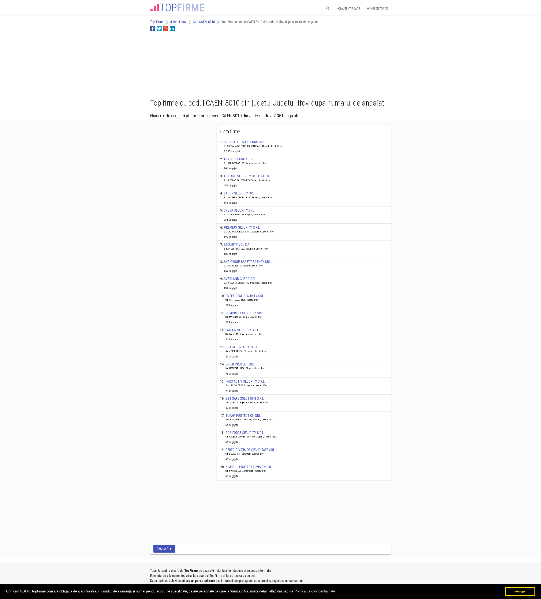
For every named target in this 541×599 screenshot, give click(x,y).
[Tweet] (159, 28)
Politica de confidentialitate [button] (315, 591)
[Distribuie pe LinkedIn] (172, 28)
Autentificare (350, 8)
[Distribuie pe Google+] (165, 28)
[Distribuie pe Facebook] (152, 28)
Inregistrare (378, 8)
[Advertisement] (227, 64)
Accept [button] (520, 591)
